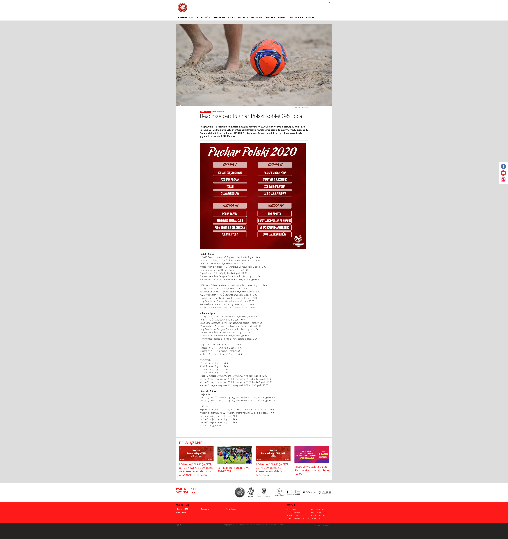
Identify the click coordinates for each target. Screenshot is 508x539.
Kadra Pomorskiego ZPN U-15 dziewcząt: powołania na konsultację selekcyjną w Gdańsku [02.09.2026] (196, 469)
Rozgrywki (219, 17)
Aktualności (203, 17)
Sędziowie (256, 17)
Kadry (231, 17)
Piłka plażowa (217, 111)
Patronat (270, 17)
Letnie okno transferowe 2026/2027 (233, 469)
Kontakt (310, 17)
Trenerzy (243, 17)
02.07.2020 (205, 112)
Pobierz (282, 17)
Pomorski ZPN (185, 17)
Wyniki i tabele (230, 509)
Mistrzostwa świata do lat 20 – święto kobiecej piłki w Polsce (311, 470)
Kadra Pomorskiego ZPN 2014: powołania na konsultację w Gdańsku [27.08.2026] (272, 469)
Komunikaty (296, 17)
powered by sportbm (323, 525)
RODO (178, 525)
